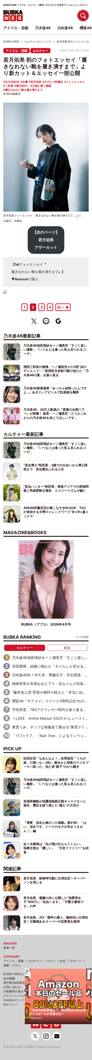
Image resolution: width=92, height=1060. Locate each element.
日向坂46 (65, 28)
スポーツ (75, 961)
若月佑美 (36, 81)
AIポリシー (10, 1004)
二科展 (9, 85)
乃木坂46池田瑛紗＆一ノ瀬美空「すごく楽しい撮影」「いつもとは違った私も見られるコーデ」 (55, 349)
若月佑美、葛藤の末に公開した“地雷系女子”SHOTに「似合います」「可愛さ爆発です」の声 (53, 902)
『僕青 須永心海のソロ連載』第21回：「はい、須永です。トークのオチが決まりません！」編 (54, 827)
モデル (48, 81)
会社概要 (9, 978)
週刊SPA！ (22, 85)
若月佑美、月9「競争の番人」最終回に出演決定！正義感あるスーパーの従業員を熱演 (55, 919)
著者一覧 (9, 947)
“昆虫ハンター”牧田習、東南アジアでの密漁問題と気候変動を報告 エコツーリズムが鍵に (56, 488)
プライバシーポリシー (17, 995)
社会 (62, 961)
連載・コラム (12, 965)
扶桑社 (59, 81)
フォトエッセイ (75, 81)
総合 (67, 648)
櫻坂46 (86, 28)
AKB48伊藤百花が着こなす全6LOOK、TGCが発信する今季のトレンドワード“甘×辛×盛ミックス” (56, 512)
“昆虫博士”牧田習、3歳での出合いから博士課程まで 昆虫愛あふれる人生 (55, 467)
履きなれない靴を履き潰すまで (24, 89)
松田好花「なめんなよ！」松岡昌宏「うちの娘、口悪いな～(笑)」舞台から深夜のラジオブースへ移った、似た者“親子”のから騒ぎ (56, 762)
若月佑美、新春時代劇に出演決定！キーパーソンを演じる (54, 880)
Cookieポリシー (14, 1000)
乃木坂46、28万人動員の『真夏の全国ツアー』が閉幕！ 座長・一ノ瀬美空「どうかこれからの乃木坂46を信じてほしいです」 (55, 414)
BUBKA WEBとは (14, 974)
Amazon (21, 279)
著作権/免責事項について (19, 982)
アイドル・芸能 (16, 50)
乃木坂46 (43, 28)
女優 (25, 81)
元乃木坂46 (12, 81)
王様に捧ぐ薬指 (41, 85)
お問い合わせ (12, 987)
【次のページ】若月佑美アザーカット (46, 240)
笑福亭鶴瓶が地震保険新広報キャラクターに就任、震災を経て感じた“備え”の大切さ (54, 803)
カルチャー (40, 50)
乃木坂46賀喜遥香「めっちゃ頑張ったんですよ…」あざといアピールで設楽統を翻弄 (55, 390)
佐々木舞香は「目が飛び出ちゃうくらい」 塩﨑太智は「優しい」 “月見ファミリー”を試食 (56, 848)
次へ (60, 307)
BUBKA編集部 (12, 93)
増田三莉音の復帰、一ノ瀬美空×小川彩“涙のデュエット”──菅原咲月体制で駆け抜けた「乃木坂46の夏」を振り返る (56, 371)
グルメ (51, 961)
